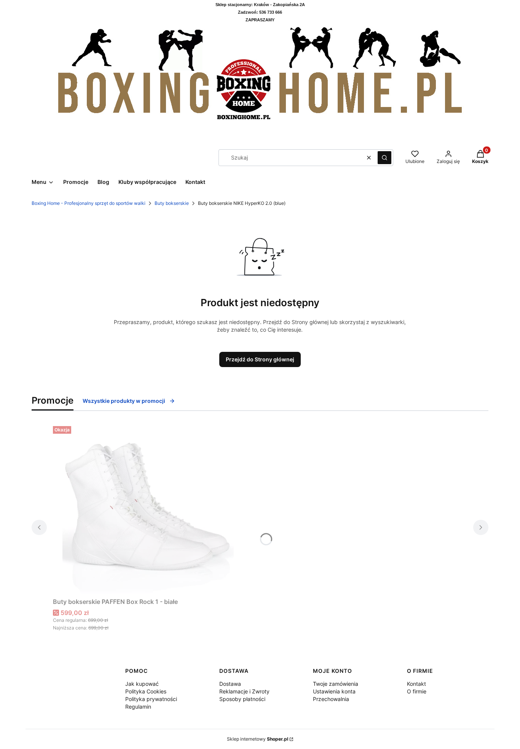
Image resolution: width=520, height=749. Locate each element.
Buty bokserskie (172, 203)
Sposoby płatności (242, 699)
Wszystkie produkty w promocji (124, 401)
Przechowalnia (331, 699)
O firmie (416, 691)
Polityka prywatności (151, 699)
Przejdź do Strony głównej (260, 359)
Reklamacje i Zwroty (244, 691)
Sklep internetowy (257, 739)
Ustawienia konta (334, 691)
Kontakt (416, 683)
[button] (384, 157)
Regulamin (138, 706)
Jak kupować (142, 683)
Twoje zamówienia (335, 683)
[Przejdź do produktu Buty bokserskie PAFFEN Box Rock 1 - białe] (148, 508)
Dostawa (230, 683)
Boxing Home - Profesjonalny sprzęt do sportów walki (88, 203)
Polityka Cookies (145, 691)
